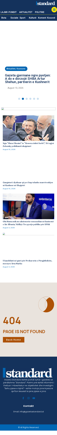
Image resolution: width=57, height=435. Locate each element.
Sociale (14, 17)
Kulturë (32, 17)
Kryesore (20, 68)
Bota (3, 17)
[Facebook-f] (23, 398)
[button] (19, 99)
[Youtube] (34, 398)
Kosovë (51, 17)
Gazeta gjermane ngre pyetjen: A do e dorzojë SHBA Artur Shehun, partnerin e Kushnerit (28, 78)
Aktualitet (10, 68)
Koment (42, 17)
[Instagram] (28, 398)
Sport (22, 17)
